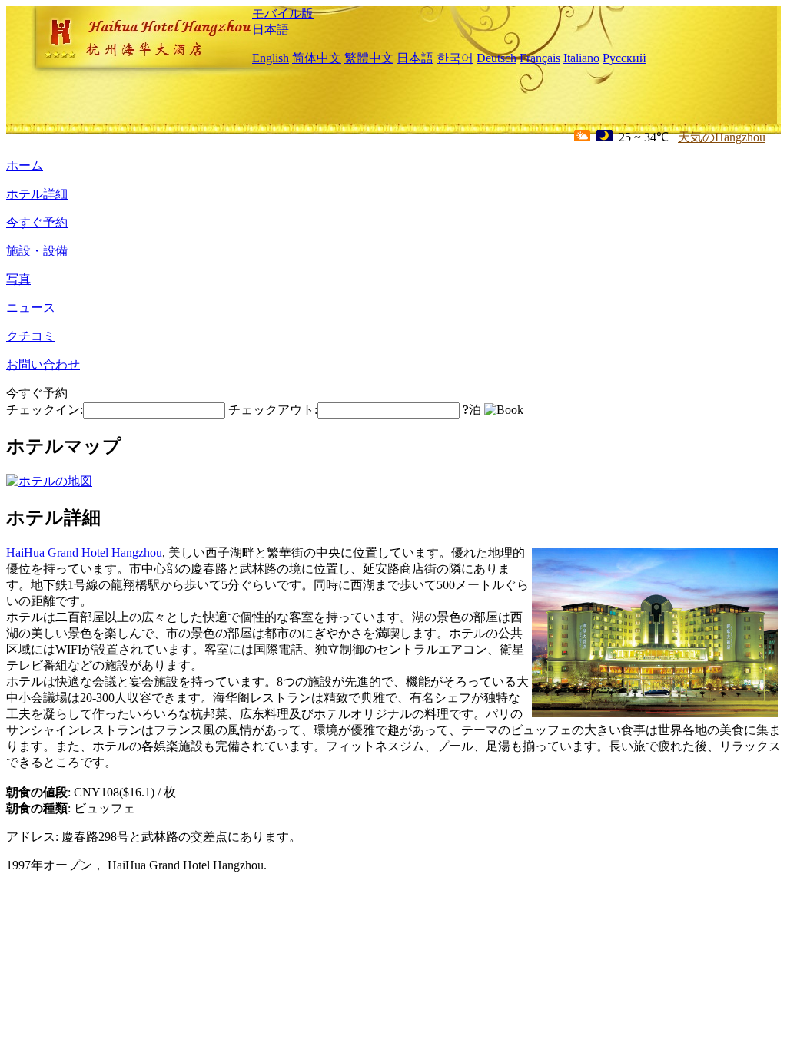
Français (540, 58)
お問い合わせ (43, 364)
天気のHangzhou (721, 137)
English (270, 58)
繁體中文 (369, 58)
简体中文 (316, 58)
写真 (18, 279)
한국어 (455, 58)
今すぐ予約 (37, 222)
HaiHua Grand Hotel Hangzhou (84, 552)
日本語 (270, 29)
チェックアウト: (272, 409)
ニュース (30, 307)
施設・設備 (37, 250)
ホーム (24, 165)
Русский (624, 58)
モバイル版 (283, 13)
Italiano (581, 58)
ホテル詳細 (37, 193)
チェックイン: (44, 409)
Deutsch (496, 58)
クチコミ (30, 335)
